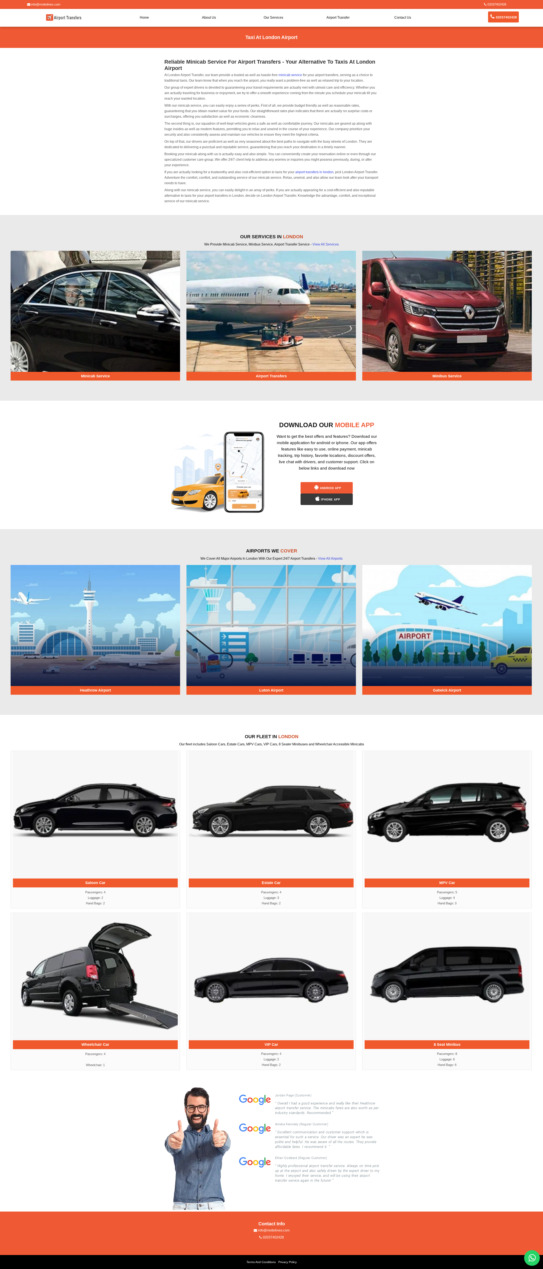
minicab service (290, 75)
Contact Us (402, 17)
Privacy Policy (287, 1262)
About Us (209, 17)
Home (144, 17)
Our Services (273, 17)
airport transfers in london (314, 172)
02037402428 (496, 4)
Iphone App (330, 499)
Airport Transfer (338, 17)
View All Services (325, 244)
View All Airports (330, 558)
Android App (330, 488)
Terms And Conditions (261, 1262)
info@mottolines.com (45, 4)
